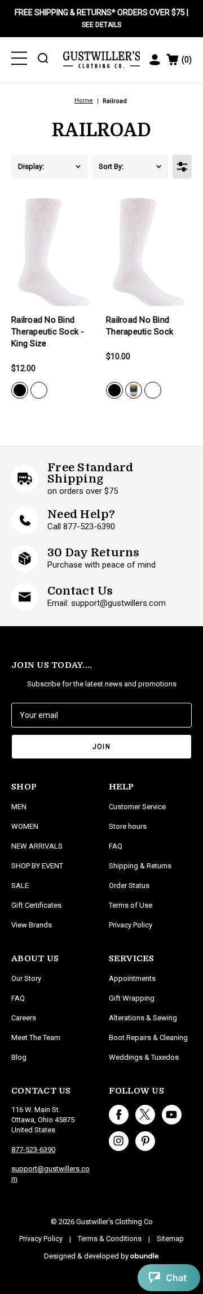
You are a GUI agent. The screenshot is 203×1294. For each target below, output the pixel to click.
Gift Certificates (36, 905)
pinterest (145, 1141)
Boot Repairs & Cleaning (148, 1037)
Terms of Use (130, 905)
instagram (119, 1141)
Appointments (132, 978)
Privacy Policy (130, 925)
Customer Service (137, 806)
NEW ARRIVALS (37, 846)
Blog (19, 1057)
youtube (172, 1115)
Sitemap (170, 1238)
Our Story (26, 978)
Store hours (128, 826)
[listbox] (67, 167)
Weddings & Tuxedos (144, 1057)
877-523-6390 (33, 1149)
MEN (19, 806)
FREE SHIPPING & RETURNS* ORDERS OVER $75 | (101, 18)
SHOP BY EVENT (37, 866)
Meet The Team (35, 1037)
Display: (31, 166)
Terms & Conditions (110, 1238)
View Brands (31, 925)
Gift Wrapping (132, 998)
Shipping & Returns (140, 866)
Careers (23, 1018)
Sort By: (111, 166)
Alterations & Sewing (143, 1018)
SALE (20, 885)
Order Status (129, 885)
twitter (145, 1115)
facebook (119, 1115)
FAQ (18, 998)
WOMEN (24, 826)
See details (101, 25)
